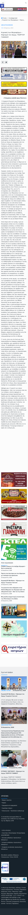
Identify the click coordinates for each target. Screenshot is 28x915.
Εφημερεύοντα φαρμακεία (9, 805)
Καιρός (4, 802)
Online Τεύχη (6, 690)
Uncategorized (13, 18)
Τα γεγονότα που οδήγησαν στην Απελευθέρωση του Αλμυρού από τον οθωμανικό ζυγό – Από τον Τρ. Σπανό (13, 589)
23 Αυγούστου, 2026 (19, 690)
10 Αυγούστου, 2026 (7, 727)
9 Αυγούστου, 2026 (15, 767)
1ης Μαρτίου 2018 (9, 820)
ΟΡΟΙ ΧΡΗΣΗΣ (6, 830)
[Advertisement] (14, 445)
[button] (2, 6)
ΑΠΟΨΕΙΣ (4, 767)
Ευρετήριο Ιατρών (7, 808)
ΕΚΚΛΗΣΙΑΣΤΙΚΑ (6, 725)
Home (5, 18)
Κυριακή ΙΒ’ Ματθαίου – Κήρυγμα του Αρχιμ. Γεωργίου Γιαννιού (12, 695)
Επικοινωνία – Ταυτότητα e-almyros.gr (13, 811)
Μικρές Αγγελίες (7, 800)
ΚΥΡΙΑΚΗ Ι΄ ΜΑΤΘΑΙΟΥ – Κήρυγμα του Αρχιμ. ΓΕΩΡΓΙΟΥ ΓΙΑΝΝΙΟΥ (12, 772)
